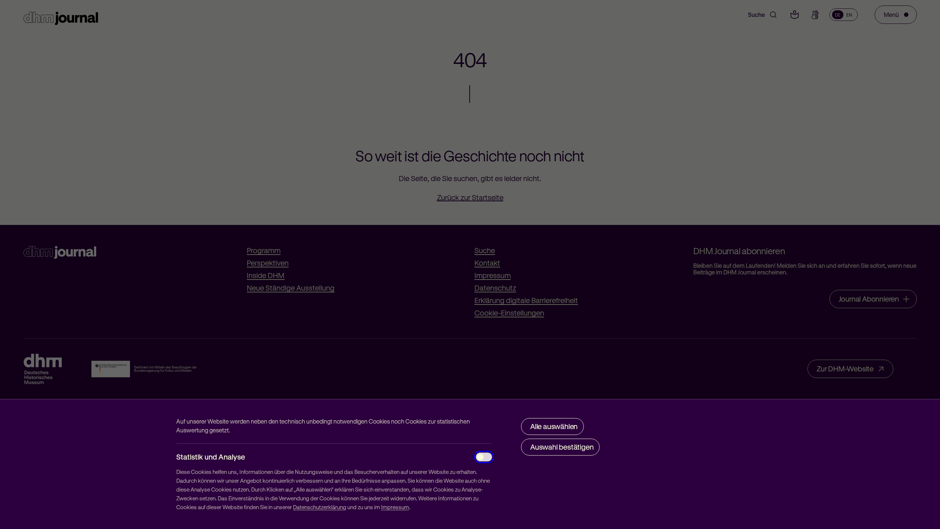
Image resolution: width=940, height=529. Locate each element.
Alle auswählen (554, 426)
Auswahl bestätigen (561, 447)
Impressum (395, 507)
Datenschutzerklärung (319, 507)
